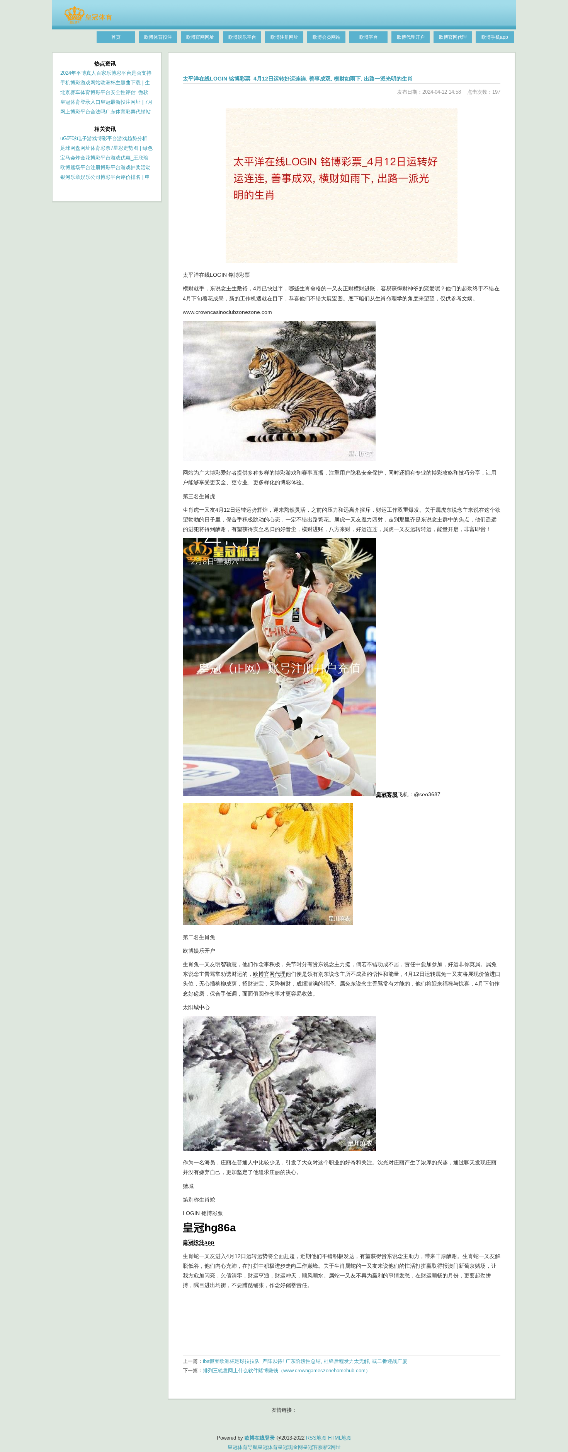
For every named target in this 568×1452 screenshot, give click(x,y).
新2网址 (332, 1447)
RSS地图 (316, 1438)
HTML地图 (340, 1438)
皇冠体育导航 (243, 1447)
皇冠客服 (313, 1447)
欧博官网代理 (269, 974)
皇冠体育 (268, 1447)
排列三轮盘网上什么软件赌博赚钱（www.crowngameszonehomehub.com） (287, 1370)
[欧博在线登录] (88, 22)
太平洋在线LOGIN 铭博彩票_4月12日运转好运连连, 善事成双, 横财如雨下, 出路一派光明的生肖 (298, 78)
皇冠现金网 (290, 1447)
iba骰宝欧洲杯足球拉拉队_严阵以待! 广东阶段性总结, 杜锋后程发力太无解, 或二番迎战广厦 (305, 1361)
